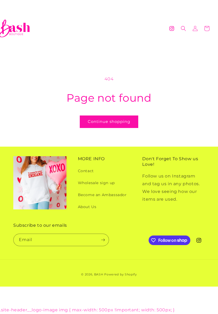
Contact (86, 170)
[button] (11, 28)
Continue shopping (109, 121)
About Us (87, 206)
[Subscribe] (103, 240)
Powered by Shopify (120, 274)
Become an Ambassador (102, 194)
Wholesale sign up (96, 182)
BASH (98, 274)
